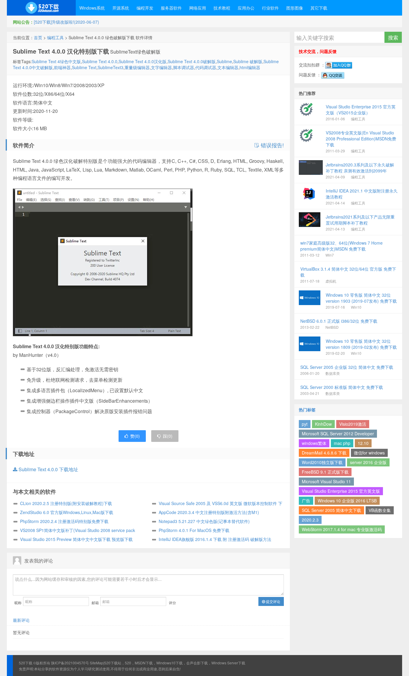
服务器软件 (171, 8)
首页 (38, 37)
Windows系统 (92, 8)
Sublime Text (84, 67)
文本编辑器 (227, 67)
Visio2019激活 (352, 424)
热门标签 (307, 410)
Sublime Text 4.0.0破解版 (192, 61)
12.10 (363, 443)
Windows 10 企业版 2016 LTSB (347, 501)
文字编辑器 (161, 67)
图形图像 (294, 8)
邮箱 (95, 602)
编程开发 (145, 8)
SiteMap (96, 662)
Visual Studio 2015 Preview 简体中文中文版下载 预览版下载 (76, 539)
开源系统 (120, 8)
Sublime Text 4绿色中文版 (56, 61)
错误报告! (271, 145)
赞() (135, 436)
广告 (306, 501)
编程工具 (55, 37)
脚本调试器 (183, 67)
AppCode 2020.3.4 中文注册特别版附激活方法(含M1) (209, 512)
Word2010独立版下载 (322, 462)
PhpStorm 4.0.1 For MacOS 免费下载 (194, 530)
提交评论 (272, 601)
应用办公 (246, 8)
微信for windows (369, 453)
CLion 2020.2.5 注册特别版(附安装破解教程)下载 (66, 503)
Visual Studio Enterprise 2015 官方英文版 (341, 491)
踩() (167, 436)
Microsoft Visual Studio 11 (326, 481)
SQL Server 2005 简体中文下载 (331, 510)
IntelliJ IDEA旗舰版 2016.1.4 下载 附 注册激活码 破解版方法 (215, 539)
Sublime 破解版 (247, 61)
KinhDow (323, 424)
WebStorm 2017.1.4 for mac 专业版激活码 (342, 529)
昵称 (18, 602)
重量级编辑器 (137, 67)
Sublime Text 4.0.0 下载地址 (47, 469)
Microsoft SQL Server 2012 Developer (338, 433)
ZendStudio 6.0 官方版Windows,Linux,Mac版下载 (66, 512)
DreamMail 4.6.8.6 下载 (324, 453)
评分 (172, 602)
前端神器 (62, 67)
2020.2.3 (310, 520)
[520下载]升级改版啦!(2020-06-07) (66, 22)
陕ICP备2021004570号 (70, 662)
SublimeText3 (110, 67)
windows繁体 (314, 443)
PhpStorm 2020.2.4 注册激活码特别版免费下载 (64, 521)
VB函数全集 (380, 510)
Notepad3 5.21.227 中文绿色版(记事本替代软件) (204, 521)
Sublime (224, 61)
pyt (304, 424)
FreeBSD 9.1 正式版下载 (325, 472)
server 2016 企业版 (368, 462)
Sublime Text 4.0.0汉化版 (142, 61)
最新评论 (21, 620)
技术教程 (221, 8)
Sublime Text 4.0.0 (99, 61)
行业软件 (270, 8)
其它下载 (318, 8)
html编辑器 (250, 67)
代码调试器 (205, 67)
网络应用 (197, 8)
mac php (342, 443)
